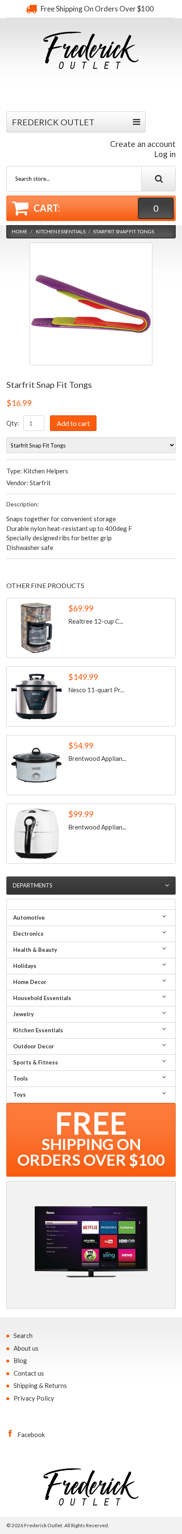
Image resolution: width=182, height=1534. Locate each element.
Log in (165, 154)
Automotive (29, 917)
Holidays (24, 965)
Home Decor (30, 981)
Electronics (28, 933)
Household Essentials (42, 998)
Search (23, 1335)
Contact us (29, 1373)
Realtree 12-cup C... (95, 621)
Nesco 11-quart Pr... (96, 690)
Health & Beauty (35, 949)
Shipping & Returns (40, 1385)
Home (20, 231)
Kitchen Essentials (60, 231)
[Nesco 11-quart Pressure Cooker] (36, 696)
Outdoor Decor (33, 1046)
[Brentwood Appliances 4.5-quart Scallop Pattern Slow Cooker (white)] (36, 765)
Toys (19, 1094)
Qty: (12, 423)
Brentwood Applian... (97, 758)
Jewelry (23, 1014)
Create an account (143, 144)
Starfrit (40, 482)
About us (26, 1348)
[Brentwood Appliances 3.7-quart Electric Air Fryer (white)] (36, 833)
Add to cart (73, 423)
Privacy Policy (34, 1398)
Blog (20, 1360)
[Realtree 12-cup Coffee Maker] (36, 628)
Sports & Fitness (35, 1062)
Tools (20, 1078)
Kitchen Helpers (45, 471)
